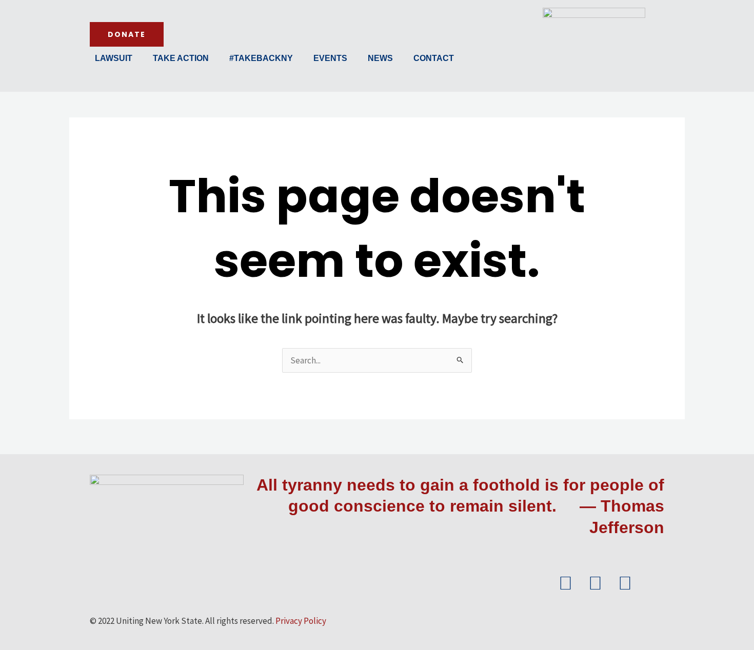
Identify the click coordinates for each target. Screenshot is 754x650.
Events (330, 58)
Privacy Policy (300, 620)
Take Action (181, 58)
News (380, 58)
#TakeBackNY (261, 58)
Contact (433, 58)
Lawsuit (113, 58)
